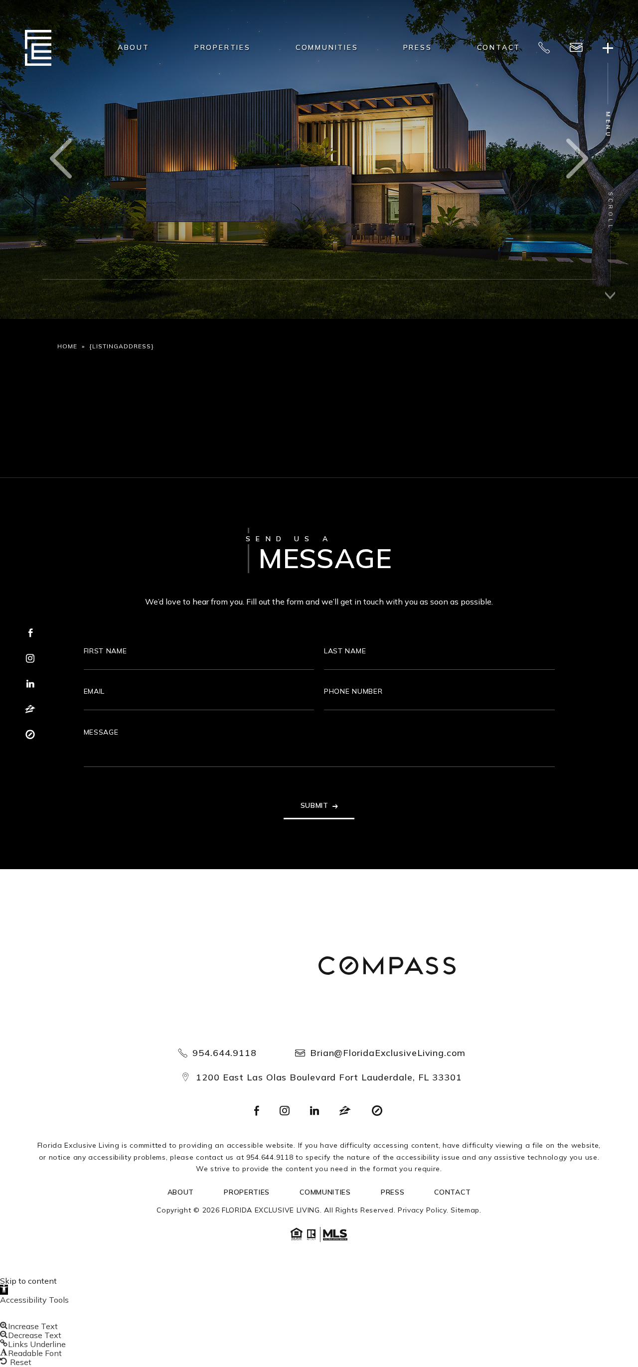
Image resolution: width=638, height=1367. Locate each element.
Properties (222, 47)
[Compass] (387, 966)
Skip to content (28, 1281)
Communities (327, 47)
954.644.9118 (224, 1053)
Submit (314, 805)
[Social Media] (257, 1111)
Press (417, 47)
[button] (4, 1290)
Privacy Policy (422, 1210)
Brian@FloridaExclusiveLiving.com (388, 1053)
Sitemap (465, 1210)
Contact (499, 47)
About (134, 47)
